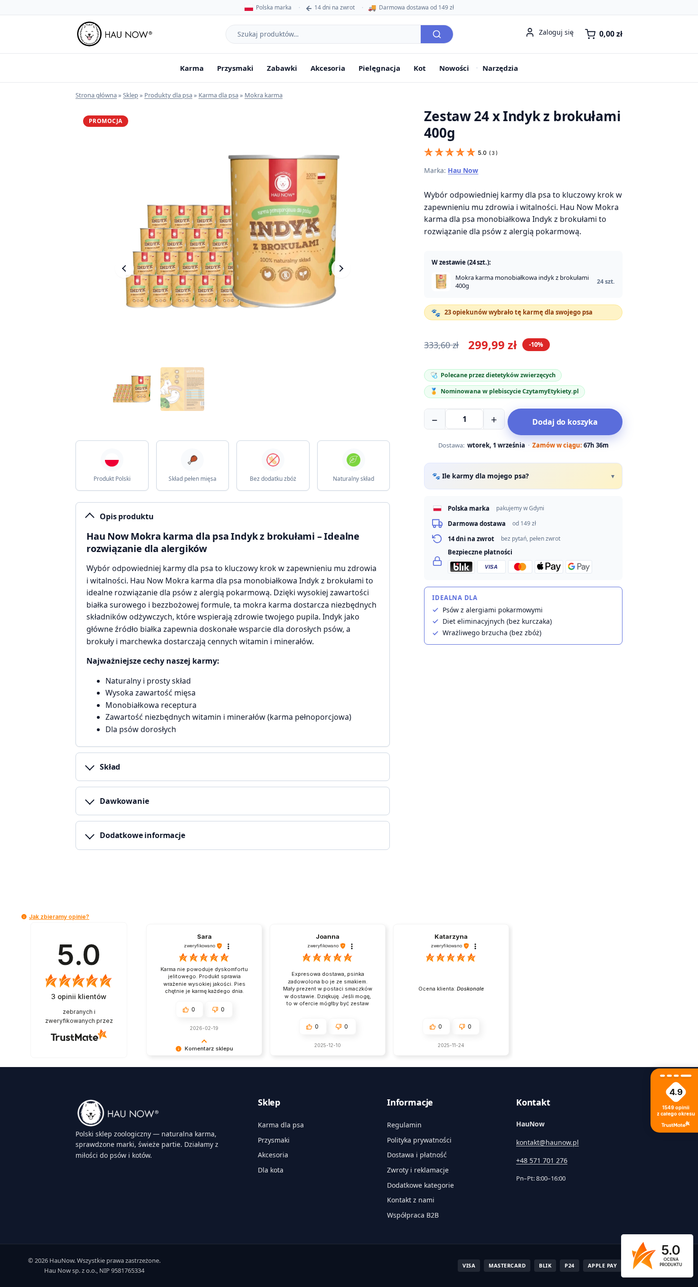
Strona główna (96, 95)
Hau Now (463, 170)
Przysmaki (235, 68)
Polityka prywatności (419, 1139)
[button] (24, 917)
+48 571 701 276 (541, 1160)
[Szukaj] (437, 34)
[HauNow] (155, 1113)
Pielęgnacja (379, 68)
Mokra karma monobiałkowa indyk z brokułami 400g (522, 282)
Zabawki (282, 68)
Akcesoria (328, 68)
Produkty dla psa (168, 95)
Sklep (130, 95)
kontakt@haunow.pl (547, 1142)
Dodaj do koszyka (564, 422)
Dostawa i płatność (417, 1154)
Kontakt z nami (410, 1199)
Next (340, 268)
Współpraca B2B (413, 1215)
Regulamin (404, 1124)
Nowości (454, 68)
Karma (192, 68)
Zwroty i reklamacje (418, 1169)
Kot (420, 68)
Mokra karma (264, 95)
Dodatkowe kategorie (420, 1185)
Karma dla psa (218, 95)
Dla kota (270, 1169)
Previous (124, 268)
